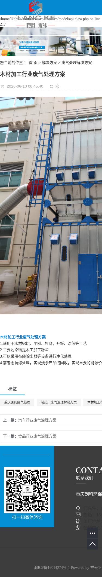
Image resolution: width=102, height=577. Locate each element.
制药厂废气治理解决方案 (59, 402)
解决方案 (49, 63)
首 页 (33, 63)
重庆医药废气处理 (17, 402)
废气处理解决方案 (76, 63)
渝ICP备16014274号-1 (52, 568)
